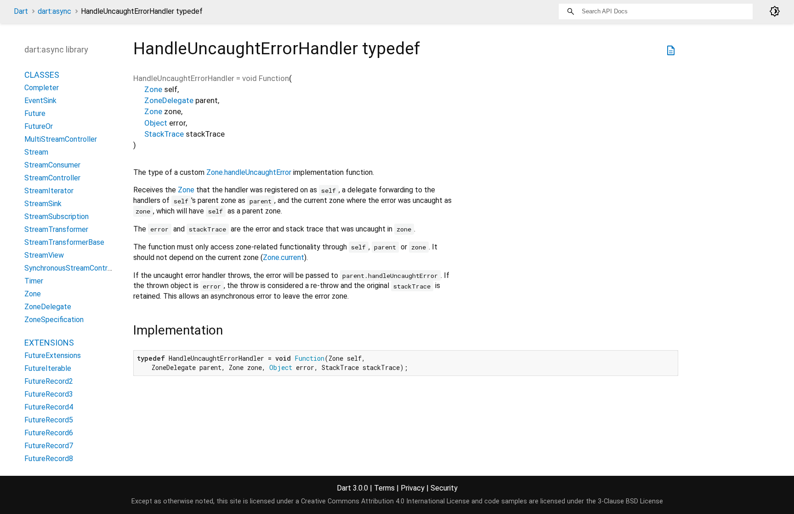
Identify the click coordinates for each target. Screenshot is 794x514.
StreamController (52, 177)
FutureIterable (47, 368)
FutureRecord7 (48, 445)
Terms (384, 488)
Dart (21, 11)
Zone (153, 89)
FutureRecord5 (48, 420)
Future (34, 113)
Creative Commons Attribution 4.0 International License (385, 501)
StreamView (44, 255)
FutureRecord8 (48, 458)
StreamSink (43, 203)
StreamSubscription (56, 216)
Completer (41, 87)
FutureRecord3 (48, 394)
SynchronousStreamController (73, 268)
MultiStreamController (60, 139)
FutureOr (38, 126)
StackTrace (164, 134)
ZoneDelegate (168, 100)
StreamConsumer (52, 165)
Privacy (413, 488)
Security (444, 488)
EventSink (40, 100)
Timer (33, 281)
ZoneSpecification (54, 319)
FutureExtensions (52, 355)
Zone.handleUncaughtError (248, 172)
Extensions (49, 342)
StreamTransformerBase (64, 242)
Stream (36, 152)
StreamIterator (49, 190)
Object (155, 122)
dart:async (54, 11)
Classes (41, 75)
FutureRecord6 (48, 432)
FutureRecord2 (48, 381)
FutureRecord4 (48, 407)
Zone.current (283, 257)
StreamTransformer (56, 229)
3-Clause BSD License (630, 501)
